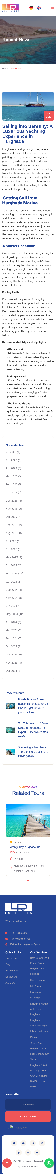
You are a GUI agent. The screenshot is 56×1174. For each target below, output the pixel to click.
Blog (7, 964)
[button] (31, 8)
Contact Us (11, 976)
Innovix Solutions (29, 1166)
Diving (33, 1037)
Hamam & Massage (35, 995)
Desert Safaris (37, 980)
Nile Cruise (36, 986)
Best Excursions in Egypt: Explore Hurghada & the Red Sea (39, 966)
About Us (10, 983)
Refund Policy (12, 970)
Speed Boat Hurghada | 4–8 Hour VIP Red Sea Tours (39, 1051)
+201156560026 (19, 933)
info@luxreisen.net (20, 938)
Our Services (12, 958)
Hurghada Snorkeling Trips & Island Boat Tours (39, 1025)
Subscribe (28, 1116)
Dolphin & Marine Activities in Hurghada (39, 1009)
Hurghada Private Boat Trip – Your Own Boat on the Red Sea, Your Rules (39, 1076)
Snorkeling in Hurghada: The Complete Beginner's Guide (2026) (33, 752)
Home (5, 68)
